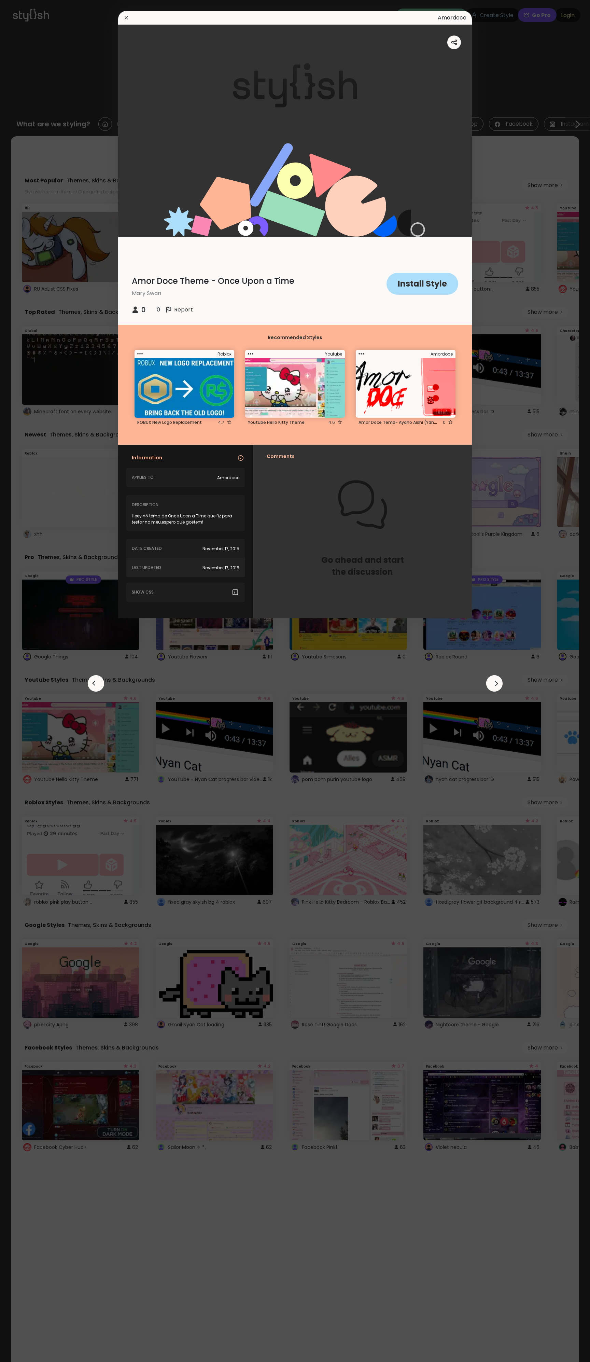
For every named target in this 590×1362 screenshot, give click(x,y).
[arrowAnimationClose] (95, 683)
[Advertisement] (27, 681)
